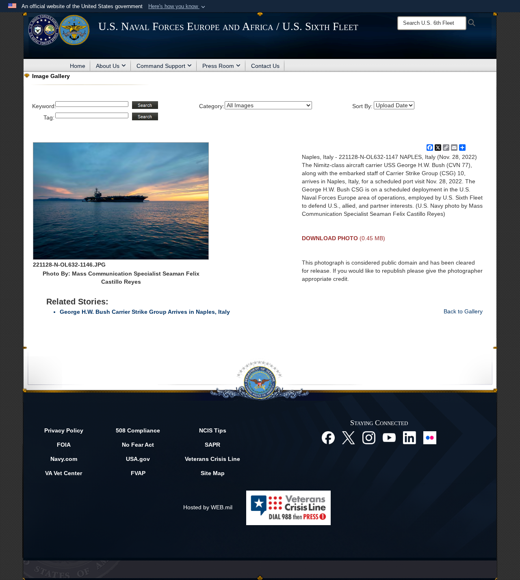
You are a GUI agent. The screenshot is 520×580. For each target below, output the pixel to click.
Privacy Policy (63, 430)
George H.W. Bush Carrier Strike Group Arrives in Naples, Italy (145, 311)
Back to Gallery (463, 311)
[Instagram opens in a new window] (368, 437)
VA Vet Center (63, 473)
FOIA (64, 444)
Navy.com (63, 459)
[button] (177, 6)
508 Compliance (138, 430)
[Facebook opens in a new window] (328, 437)
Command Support (160, 66)
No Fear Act (138, 444)
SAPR (212, 444)
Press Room (218, 66)
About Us (107, 66)
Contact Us (265, 66)
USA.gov (138, 459)
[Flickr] (429, 437)
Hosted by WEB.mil (207, 507)
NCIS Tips (212, 430)
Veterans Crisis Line (212, 459)
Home (77, 66)
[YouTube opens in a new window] (389, 437)
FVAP (138, 473)
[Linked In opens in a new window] (409, 437)
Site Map (213, 473)
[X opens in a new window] (348, 437)
